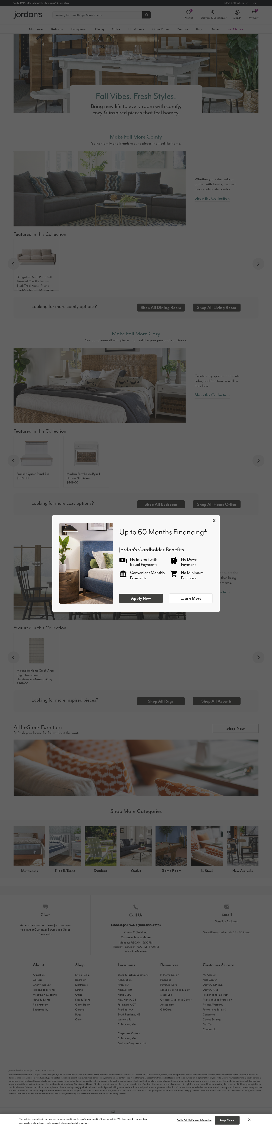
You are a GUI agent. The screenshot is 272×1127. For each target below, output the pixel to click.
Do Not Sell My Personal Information (194, 1120)
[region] (136, 1120)
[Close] (249, 1119)
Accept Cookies (227, 1120)
